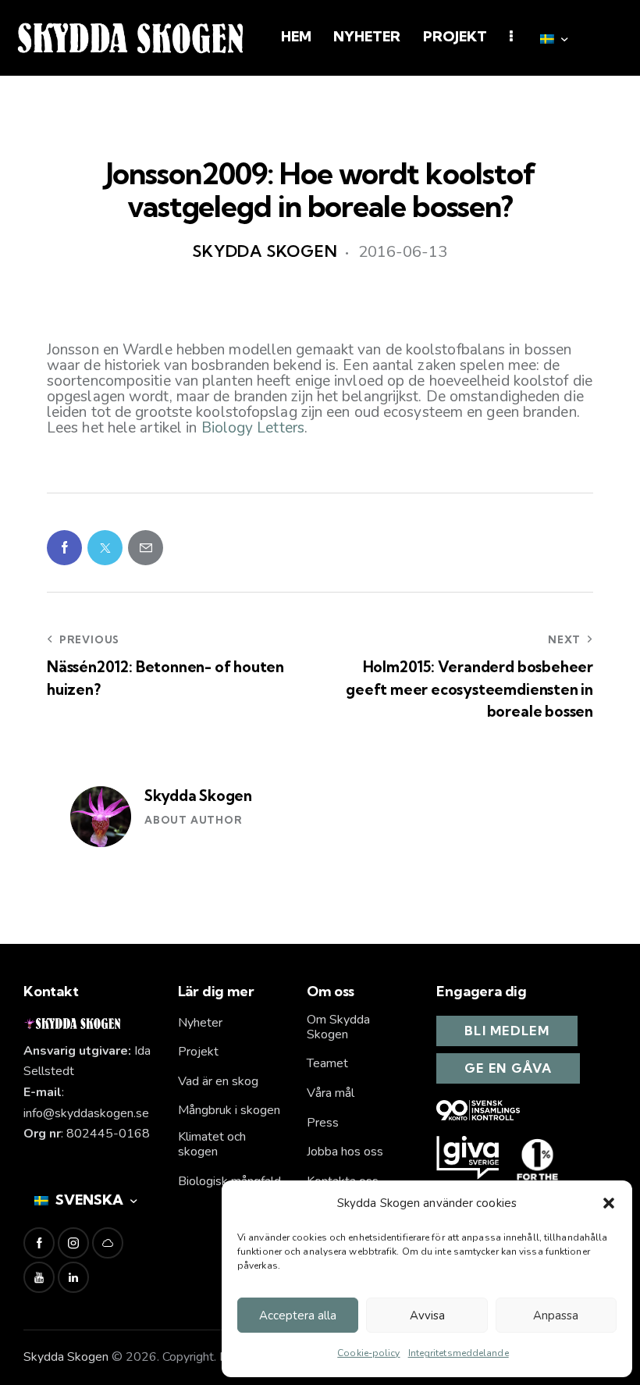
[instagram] (73, 1243)
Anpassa (555, 1315)
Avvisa (427, 1315)
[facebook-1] (39, 1243)
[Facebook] (64, 547)
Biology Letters (253, 428)
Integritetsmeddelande (458, 1353)
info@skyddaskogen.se (86, 1113)
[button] (609, 1203)
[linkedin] (73, 1277)
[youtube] (39, 1277)
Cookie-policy (368, 1353)
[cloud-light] (107, 1243)
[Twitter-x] (105, 547)
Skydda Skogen (198, 795)
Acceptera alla (297, 1315)
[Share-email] (145, 547)
